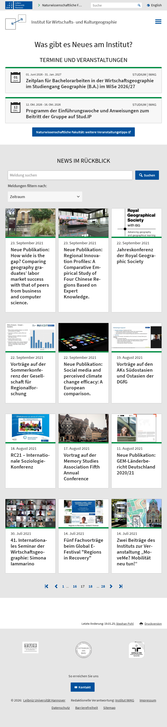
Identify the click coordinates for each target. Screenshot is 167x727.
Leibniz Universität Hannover (44, 700)
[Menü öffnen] (158, 23)
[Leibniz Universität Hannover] (18, 5)
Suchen (149, 175)
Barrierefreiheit (86, 707)
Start (139, 5)
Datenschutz (61, 707)
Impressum (148, 700)
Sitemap (109, 707)
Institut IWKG (124, 700)
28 (103, 586)
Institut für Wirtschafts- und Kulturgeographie (74, 22)
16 (75, 586)
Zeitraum (17, 196)
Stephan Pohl (125, 624)
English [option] (156, 5)
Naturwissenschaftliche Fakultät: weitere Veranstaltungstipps (81, 132)
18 (90, 586)
